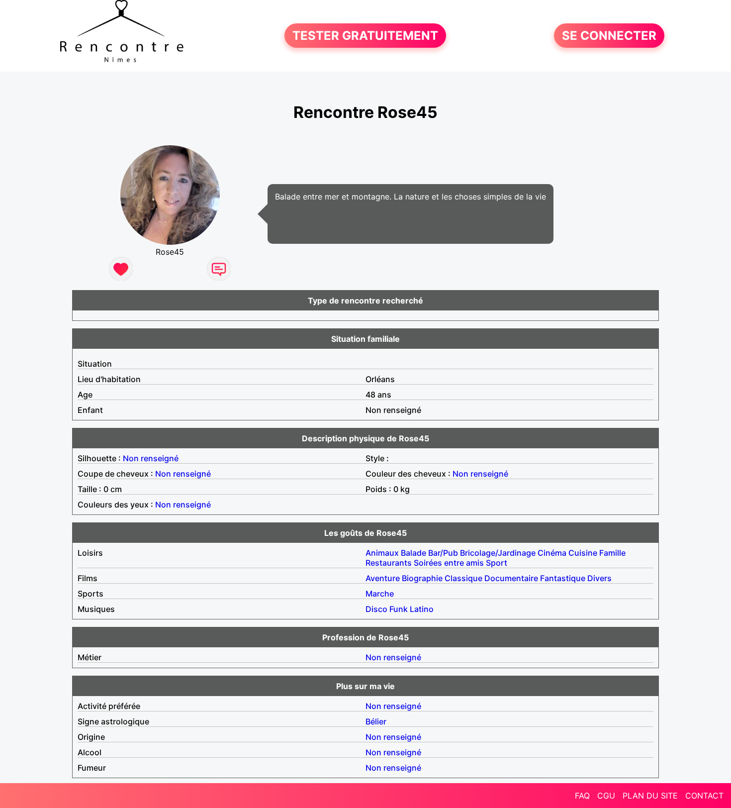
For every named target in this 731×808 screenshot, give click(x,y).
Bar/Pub (443, 553)
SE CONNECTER (609, 35)
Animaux (382, 553)
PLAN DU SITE (650, 796)
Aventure (383, 578)
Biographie (422, 578)
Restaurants (389, 563)
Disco (376, 609)
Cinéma (552, 553)
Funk (398, 609)
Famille (612, 553)
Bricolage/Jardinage (498, 553)
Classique (463, 578)
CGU (606, 796)
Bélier (376, 721)
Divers (599, 578)
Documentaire (511, 578)
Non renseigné (151, 458)
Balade (413, 553)
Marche (380, 594)
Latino (422, 609)
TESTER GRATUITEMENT (365, 35)
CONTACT (704, 796)
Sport (496, 563)
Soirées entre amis (449, 563)
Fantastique (562, 578)
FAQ (582, 796)
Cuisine (582, 553)
